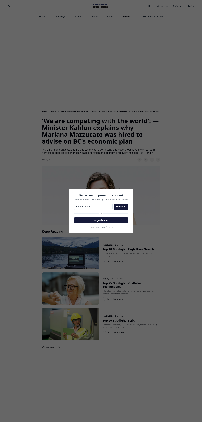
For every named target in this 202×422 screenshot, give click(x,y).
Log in (110, 227)
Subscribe (121, 206)
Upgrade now (101, 220)
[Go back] (73, 193)
